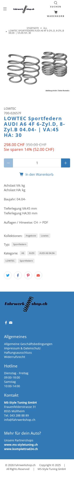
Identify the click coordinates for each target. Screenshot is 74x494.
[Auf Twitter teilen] (8, 275)
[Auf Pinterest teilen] (28, 275)
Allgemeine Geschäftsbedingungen (28, 344)
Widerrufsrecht (14, 357)
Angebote (31, 235)
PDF (45, 222)
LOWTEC (10, 108)
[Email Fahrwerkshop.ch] (11, 323)
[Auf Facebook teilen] (18, 275)
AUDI (31, 253)
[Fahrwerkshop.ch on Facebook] (6, 323)
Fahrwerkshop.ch (25, 465)
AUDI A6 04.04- (47, 253)
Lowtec (45, 235)
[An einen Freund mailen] (38, 275)
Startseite (33, 28)
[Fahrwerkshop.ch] (24, 9)
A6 (22, 253)
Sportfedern (19, 244)
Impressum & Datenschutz (22, 348)
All (45, 28)
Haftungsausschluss (18, 352)
